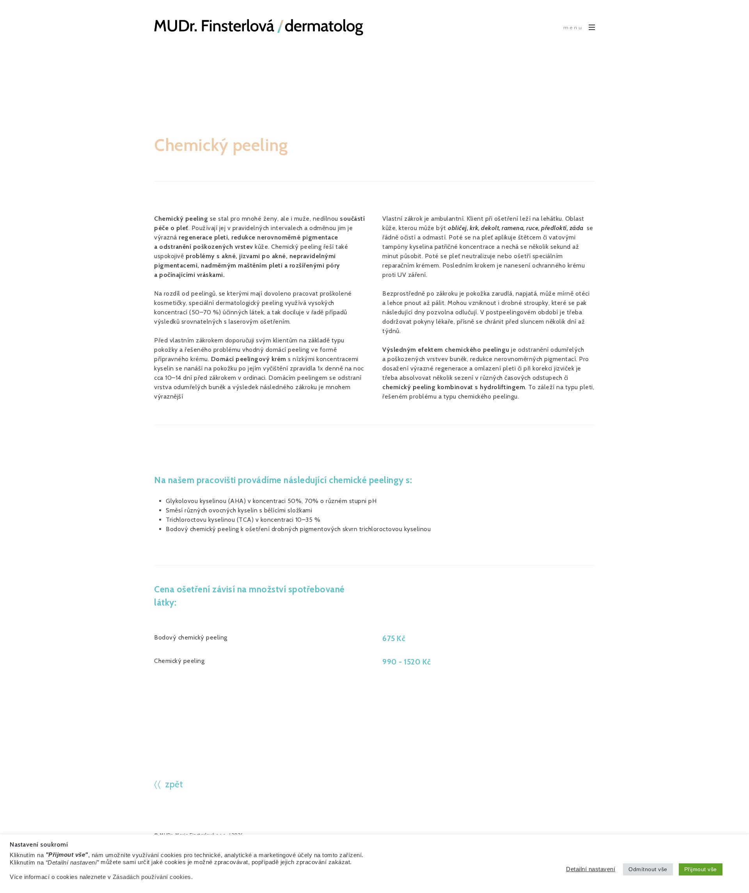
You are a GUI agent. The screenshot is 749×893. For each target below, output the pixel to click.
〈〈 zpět (168, 784)
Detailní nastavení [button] (590, 869)
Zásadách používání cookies (152, 877)
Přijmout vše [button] (700, 869)
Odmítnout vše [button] (647, 869)
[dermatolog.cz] (258, 27)
